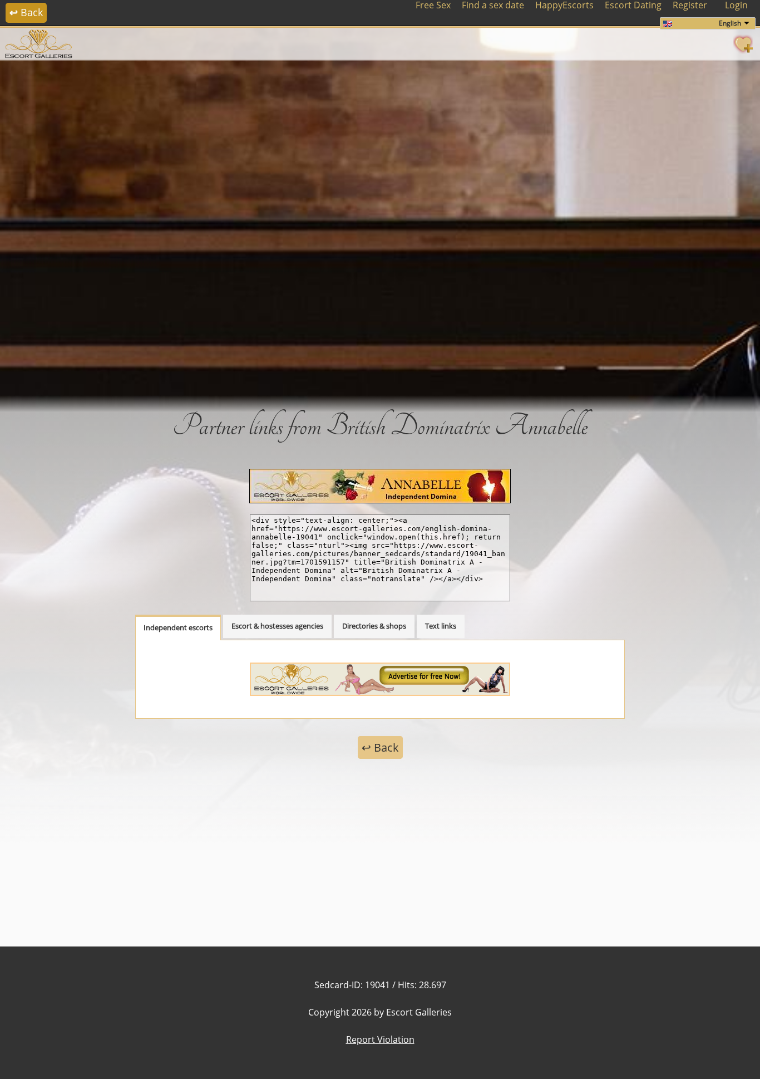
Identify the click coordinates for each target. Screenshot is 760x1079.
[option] (380, 228)
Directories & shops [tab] (374, 626)
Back (26, 12)
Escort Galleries (419, 1012)
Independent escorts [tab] (178, 627)
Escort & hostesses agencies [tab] (277, 626)
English (730, 23)
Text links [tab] (440, 626)
